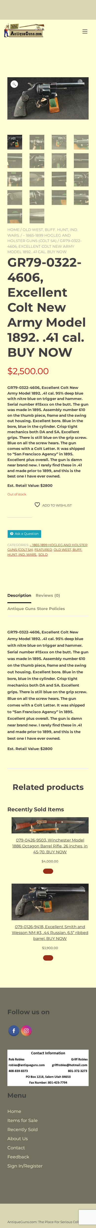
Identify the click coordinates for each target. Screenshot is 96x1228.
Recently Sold (22, 1129)
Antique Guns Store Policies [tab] (36, 608)
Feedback (18, 1157)
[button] (14, 84)
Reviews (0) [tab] (48, 595)
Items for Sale (22, 1120)
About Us (17, 1138)
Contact (16, 1148)
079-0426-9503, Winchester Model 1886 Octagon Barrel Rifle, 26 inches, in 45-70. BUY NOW (50, 846)
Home (13, 229)
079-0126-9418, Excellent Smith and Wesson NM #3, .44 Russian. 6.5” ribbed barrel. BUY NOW (50, 932)
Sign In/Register (25, 1166)
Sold (43, 554)
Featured (43, 550)
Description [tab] (19, 595)
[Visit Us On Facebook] (13, 1036)
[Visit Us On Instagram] (26, 1036)
